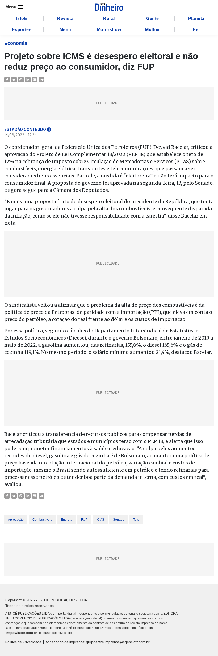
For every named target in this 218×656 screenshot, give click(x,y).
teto (136, 520)
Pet (196, 29)
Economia (15, 43)
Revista (65, 18)
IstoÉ (21, 18)
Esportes (22, 29)
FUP (84, 520)
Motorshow (109, 29)
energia (66, 520)
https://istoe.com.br (21, 633)
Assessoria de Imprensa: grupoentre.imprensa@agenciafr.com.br (97, 642)
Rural (109, 18)
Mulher (152, 29)
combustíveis (42, 520)
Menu (65, 29)
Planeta (196, 18)
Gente (152, 18)
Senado (118, 520)
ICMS (100, 520)
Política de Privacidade (23, 642)
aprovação (16, 520)
